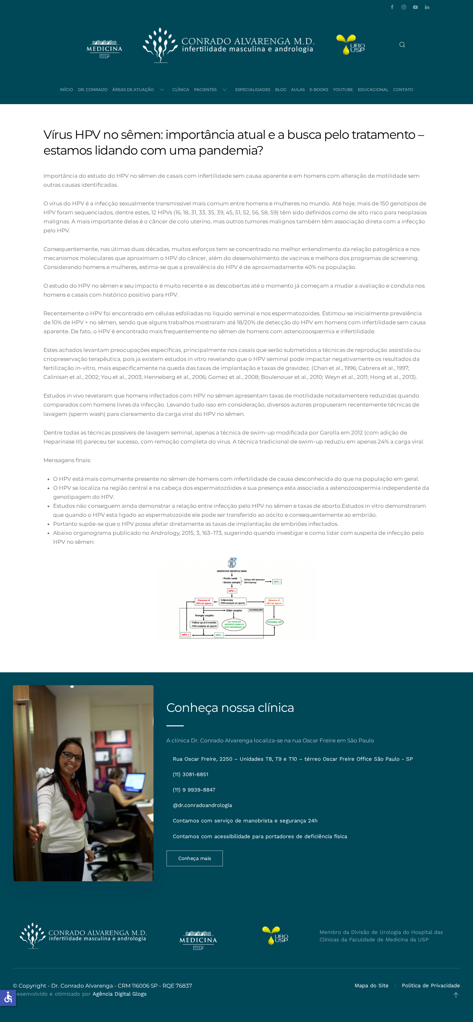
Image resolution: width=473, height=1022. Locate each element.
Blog (280, 89)
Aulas (298, 89)
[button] (402, 44)
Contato (403, 89)
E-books (319, 89)
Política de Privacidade (431, 985)
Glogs (139, 994)
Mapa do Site (372, 985)
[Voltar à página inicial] (228, 45)
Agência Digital (111, 994)
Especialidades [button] (252, 89)
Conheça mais (194, 858)
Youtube (343, 89)
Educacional (373, 89)
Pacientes (205, 89)
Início (66, 89)
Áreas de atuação (133, 89)
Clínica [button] (180, 89)
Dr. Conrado (92, 89)
